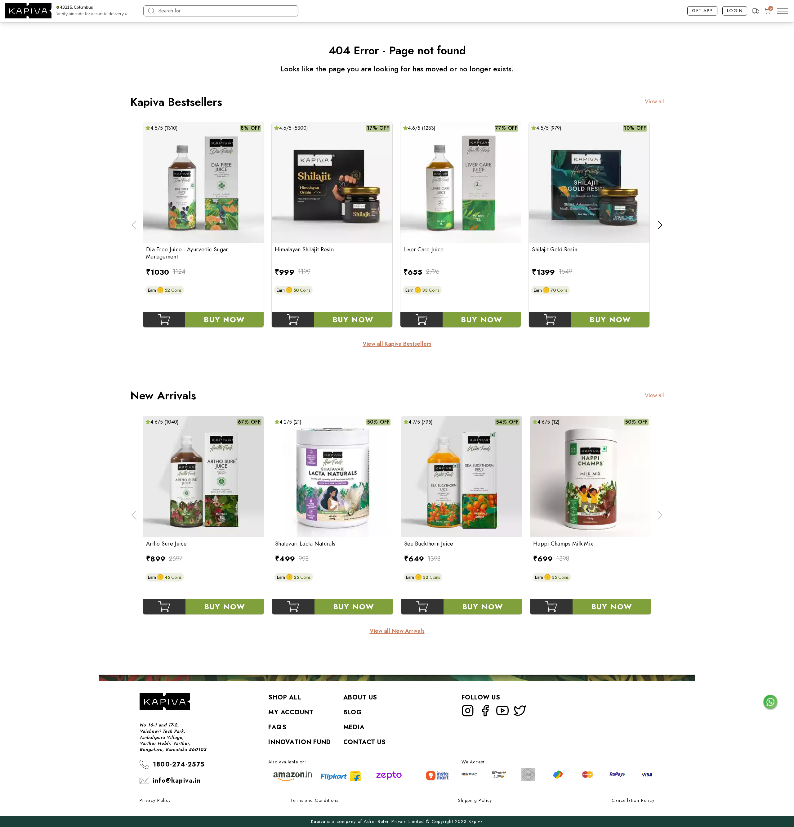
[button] (90, 10)
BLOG (352, 712)
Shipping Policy (475, 800)
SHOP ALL (284, 697)
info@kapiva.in (177, 780)
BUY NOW (224, 319)
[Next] (660, 225)
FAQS (277, 727)
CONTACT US (364, 742)
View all (654, 102)
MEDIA (354, 727)
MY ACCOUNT (290, 712)
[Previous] (134, 225)
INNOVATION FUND (299, 742)
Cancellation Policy (633, 800)
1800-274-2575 (179, 764)
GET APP (702, 11)
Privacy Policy (155, 800)
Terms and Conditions (314, 800)
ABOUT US (360, 697)
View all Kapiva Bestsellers (397, 344)
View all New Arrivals (397, 631)
